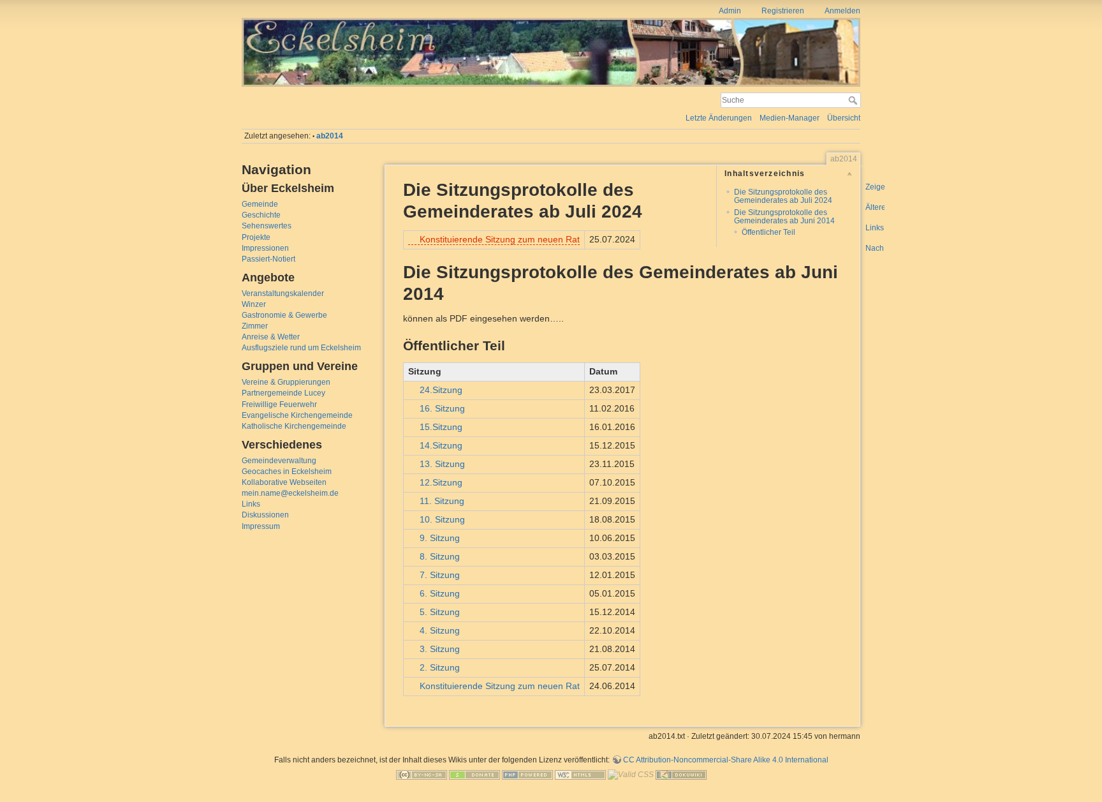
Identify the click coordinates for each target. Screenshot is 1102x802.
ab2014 (329, 135)
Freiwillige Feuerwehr (279, 404)
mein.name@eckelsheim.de (290, 493)
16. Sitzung (442, 408)
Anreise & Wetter (271, 336)
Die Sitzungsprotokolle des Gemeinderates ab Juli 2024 (783, 196)
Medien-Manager (789, 118)
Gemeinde (260, 204)
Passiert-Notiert (268, 259)
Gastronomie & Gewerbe (284, 315)
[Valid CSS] (631, 774)
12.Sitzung (441, 482)
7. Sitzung (440, 575)
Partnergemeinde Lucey (283, 393)
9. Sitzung (440, 538)
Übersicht (843, 118)
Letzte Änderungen (719, 118)
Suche (854, 100)
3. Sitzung (440, 649)
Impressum (261, 526)
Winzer (254, 304)
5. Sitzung (440, 612)
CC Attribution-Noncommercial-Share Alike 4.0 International (725, 759)
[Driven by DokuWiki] (681, 774)
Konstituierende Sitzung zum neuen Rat (500, 239)
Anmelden (842, 10)
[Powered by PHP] (527, 774)
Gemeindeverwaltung (279, 460)
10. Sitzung (442, 519)
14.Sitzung (441, 445)
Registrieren (782, 10)
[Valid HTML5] (580, 774)
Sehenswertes (266, 225)
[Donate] (474, 774)
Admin (730, 10)
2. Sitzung (440, 667)
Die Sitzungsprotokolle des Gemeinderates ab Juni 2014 (784, 216)
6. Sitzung (440, 593)
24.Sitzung (441, 390)
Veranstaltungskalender (283, 293)
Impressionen (265, 248)
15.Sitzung (441, 427)
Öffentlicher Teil (768, 232)
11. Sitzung (442, 501)
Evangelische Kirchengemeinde (297, 415)
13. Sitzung (442, 464)
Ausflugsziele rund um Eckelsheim (301, 347)
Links (251, 504)
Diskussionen (265, 514)
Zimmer (255, 326)
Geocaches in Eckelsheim (287, 471)
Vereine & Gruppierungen (286, 382)
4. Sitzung (440, 630)
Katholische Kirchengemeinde (294, 426)
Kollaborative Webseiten (284, 482)
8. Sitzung (440, 556)
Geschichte (261, 215)
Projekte (256, 237)
